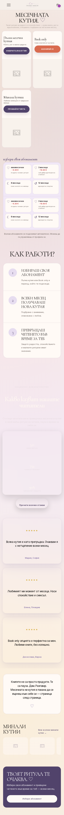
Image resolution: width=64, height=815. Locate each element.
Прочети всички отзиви (32, 505)
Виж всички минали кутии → (48, 731)
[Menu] (8, 5)
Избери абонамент (32, 798)
